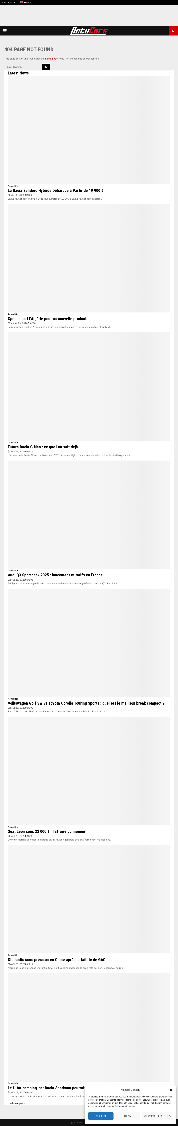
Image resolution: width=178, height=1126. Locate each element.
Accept (101, 1116)
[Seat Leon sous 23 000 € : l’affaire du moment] (89, 771)
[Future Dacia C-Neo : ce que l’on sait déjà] (89, 386)
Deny (127, 1116)
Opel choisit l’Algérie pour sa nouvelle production (50, 318)
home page (51, 58)
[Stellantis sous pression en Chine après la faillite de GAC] (89, 899)
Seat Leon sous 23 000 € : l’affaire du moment (47, 831)
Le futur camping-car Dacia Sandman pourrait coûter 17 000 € (60, 1087)
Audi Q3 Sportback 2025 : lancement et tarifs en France (55, 575)
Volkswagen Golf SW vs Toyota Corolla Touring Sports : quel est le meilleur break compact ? (86, 703)
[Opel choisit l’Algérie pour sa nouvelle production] (89, 258)
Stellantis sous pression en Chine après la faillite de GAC (57, 959)
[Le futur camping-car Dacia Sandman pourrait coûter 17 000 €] (89, 1027)
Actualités (13, 186)
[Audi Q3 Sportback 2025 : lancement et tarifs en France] (89, 515)
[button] (171, 1090)
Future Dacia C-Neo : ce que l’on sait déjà (43, 447)
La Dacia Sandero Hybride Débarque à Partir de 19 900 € (55, 190)
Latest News (18, 73)
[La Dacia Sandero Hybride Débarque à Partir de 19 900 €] (89, 130)
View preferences (157, 1116)
